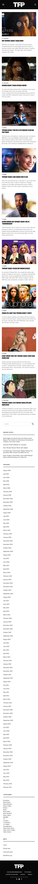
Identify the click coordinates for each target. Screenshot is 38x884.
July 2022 (6, 643)
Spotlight (5, 817)
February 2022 (7, 660)
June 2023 (6, 604)
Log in (5, 845)
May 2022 (6, 650)
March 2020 (6, 741)
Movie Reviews (7, 804)
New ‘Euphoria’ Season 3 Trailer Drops (12, 41)
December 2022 (8, 625)
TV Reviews (6, 822)
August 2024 (7, 555)
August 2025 (7, 512)
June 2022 (6, 646)
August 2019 (7, 766)
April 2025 (6, 526)
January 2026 (7, 495)
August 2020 (7, 724)
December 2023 (8, 583)
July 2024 (6, 558)
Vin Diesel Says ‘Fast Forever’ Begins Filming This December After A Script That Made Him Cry (18, 451)
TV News (4, 127)
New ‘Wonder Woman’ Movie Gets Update (15, 447)
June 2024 (6, 562)
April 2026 (6, 484)
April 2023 (6, 611)
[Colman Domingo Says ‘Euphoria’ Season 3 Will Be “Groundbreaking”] (19, 205)
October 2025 (7, 505)
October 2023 (7, 590)
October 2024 (7, 548)
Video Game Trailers (9, 830)
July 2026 (6, 474)
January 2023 (7, 622)
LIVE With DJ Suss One (12, 874)
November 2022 (8, 629)
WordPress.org (7, 855)
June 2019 (6, 773)
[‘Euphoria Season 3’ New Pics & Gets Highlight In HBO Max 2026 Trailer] (19, 113)
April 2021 (6, 695)
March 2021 (6, 699)
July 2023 (6, 600)
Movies (5, 807)
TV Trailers (5, 38)
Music (5, 809)
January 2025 (7, 537)
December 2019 (8, 752)
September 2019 (8, 762)
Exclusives (6, 800)
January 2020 (7, 748)
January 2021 (7, 706)
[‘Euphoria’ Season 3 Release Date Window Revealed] (19, 252)
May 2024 (6, 565)
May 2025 (6, 523)
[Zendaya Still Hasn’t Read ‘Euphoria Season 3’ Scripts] (19, 296)
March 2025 (6, 530)
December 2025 (8, 498)
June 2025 (6, 519)
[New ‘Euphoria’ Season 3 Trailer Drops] (19, 24)
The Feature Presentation (14, 872)
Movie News (6, 802)
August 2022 (7, 639)
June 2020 (6, 731)
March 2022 (6, 657)
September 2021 (8, 678)
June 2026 (6, 477)
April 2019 (6, 780)
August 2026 (7, 470)
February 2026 (7, 491)
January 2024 (7, 579)
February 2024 (7, 576)
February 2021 (7, 702)
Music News (6, 811)
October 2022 (7, 632)
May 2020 (6, 734)
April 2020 (6, 738)
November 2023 (8, 586)
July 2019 (6, 769)
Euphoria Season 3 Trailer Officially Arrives (14, 85)
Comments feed (8, 852)
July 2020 (6, 727)
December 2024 (8, 541)
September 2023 (8, 593)
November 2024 (8, 544)
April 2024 (6, 569)
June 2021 (6, 688)
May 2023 (6, 607)
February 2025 (7, 534)
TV (4, 819)
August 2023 (7, 597)
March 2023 (6, 614)
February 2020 (7, 745)
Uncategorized (7, 826)
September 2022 (8, 636)
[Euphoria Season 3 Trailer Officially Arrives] (19, 69)
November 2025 (8, 502)
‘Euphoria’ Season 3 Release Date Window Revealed (16, 268)
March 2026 (6, 488)
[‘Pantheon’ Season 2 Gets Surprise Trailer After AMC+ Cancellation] (19, 386)
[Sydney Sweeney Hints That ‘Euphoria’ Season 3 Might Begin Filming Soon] (19, 339)
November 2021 (8, 671)
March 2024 (6, 572)
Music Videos (7, 815)
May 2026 (6, 481)
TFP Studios (27, 872)
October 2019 (7, 759)
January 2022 (7, 664)
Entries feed (6, 848)
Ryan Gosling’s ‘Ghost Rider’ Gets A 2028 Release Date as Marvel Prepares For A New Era (18, 456)
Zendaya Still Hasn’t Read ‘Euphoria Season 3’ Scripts (17, 313)
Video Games (7, 832)
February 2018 (7, 783)
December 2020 (8, 710)
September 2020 (8, 720)
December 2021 (8, 667)
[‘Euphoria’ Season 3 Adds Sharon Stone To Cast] (19, 160)
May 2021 (6, 692)
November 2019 (8, 755)
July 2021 (6, 685)
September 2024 (8, 551)
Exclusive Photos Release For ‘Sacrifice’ (15, 444)
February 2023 (7, 618)
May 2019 (6, 776)
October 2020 (7, 717)
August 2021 (7, 681)
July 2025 (6, 516)
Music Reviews (7, 813)
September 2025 (8, 509)
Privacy (30, 874)
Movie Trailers (7, 806)
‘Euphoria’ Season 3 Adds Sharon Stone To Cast (15, 177)
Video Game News (8, 828)
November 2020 (8, 713)
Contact (22, 874)
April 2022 (6, 653)
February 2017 (7, 787)
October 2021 (7, 674)
